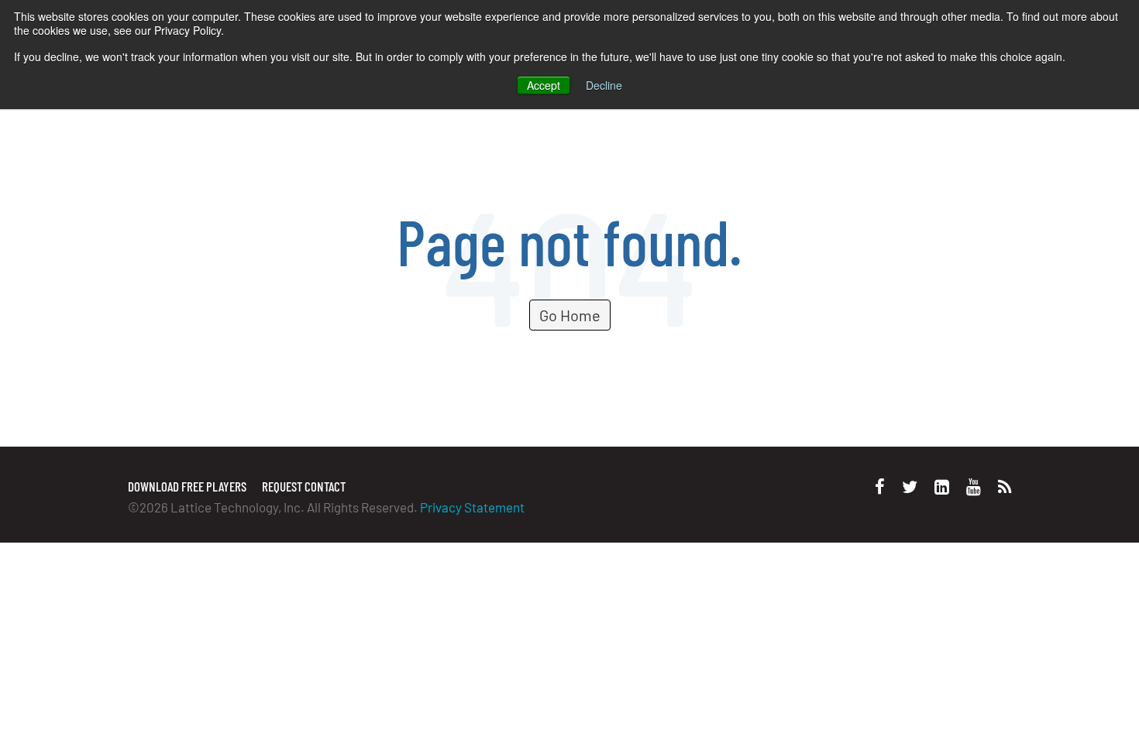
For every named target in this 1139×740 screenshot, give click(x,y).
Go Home (569, 315)
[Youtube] (973, 486)
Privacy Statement (472, 507)
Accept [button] (543, 85)
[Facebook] (880, 486)
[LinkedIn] (941, 486)
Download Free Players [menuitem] (187, 486)
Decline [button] (604, 85)
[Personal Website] (1004, 486)
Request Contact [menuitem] (304, 486)
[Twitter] (909, 486)
